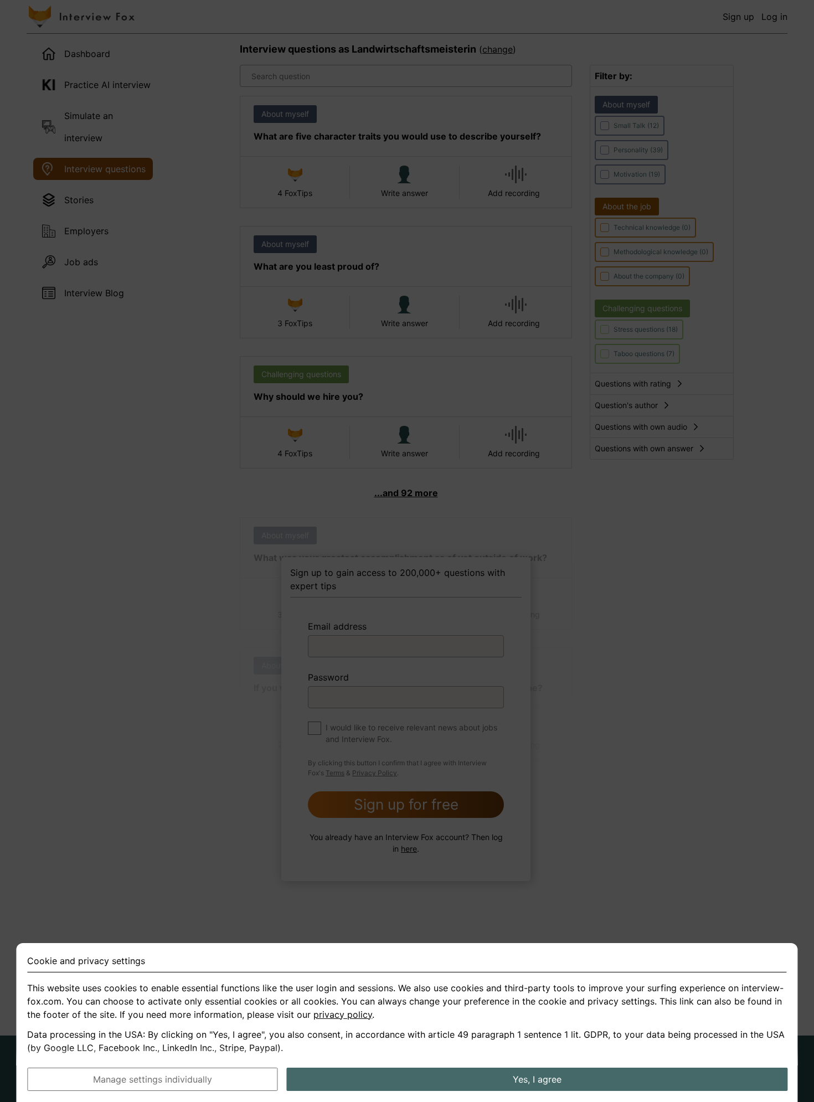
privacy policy (342, 1014)
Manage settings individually (152, 1079)
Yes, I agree (537, 1079)
